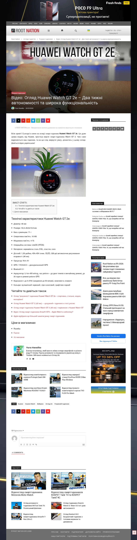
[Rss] (94, 129)
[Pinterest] (23, 120)
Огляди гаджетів (29, 39)
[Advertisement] (108, 166)
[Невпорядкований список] (30, 444)
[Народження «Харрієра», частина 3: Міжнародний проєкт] (96, 323)
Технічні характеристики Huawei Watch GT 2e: (36, 205)
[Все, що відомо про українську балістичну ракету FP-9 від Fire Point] (96, 281)
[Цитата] (33, 444)
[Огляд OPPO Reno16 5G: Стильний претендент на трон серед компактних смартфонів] (96, 309)
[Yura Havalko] (19, 353)
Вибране (40, 404)
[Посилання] (36, 444)
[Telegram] (33, 120)
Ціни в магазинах (21, 211)
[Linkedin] (106, 129)
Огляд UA (49, 404)
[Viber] (43, 120)
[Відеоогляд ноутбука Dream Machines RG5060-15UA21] (16, 392)
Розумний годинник (62, 404)
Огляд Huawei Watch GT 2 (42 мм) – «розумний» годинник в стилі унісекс (44, 303)
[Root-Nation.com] (25, 30)
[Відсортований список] (27, 444)
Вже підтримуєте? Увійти (108, 341)
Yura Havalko (33, 347)
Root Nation (15, 39)
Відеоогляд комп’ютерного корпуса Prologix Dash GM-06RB (35, 377)
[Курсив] (24, 444)
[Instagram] (30, 358)
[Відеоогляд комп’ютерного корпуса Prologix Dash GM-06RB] (16, 378)
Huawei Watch (30, 404)
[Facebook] (13, 120)
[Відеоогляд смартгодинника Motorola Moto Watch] (28, 481)
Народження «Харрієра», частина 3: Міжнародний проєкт (114, 322)
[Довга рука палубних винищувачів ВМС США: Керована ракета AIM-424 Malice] (96, 294)
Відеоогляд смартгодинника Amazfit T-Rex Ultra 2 (34, 516)
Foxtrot (16, 332)
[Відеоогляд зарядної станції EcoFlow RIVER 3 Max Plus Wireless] (55, 378)
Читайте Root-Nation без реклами (108, 336)
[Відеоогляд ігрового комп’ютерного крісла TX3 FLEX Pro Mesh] (55, 392)
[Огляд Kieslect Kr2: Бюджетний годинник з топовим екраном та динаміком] (56, 516)
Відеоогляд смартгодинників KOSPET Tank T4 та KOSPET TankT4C (67, 495)
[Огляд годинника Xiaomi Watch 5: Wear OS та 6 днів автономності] (56, 505)
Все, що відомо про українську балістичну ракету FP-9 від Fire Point (114, 280)
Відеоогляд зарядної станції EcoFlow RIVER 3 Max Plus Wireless (74, 377)
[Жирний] (21, 444)
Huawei (20, 404)
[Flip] (48, 120)
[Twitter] (98, 129)
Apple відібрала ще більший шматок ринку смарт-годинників (39, 316)
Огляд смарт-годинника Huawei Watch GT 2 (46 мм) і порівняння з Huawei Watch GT (48, 307)
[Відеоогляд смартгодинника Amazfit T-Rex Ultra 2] (16, 516)
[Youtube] (33, 358)
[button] (76, 31)
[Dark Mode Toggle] (134, 532)
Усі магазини (19, 337)
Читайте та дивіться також (28, 208)
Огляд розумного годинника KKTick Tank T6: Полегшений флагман (34, 505)
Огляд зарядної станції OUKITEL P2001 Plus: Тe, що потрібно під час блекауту (108, 218)
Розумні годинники (46, 39)
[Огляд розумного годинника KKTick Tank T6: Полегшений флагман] (16, 505)
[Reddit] (110, 129)
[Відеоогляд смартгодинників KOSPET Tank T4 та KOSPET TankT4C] (68, 481)
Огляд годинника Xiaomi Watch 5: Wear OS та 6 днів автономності (74, 505)
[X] (18, 120)
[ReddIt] (28, 120)
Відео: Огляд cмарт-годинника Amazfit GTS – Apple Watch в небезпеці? (43, 311)
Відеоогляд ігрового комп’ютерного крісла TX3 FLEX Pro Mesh (73, 390)
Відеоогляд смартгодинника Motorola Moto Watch (26, 493)
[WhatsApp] (38, 120)
